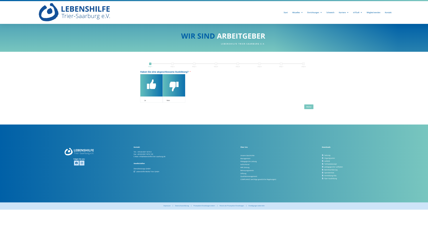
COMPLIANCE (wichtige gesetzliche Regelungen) (258, 179)
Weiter (309, 107)
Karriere (342, 12)
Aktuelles (296, 12)
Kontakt (388, 12)
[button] (151, 65)
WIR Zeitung (244, 167)
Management (245, 158)
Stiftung (243, 173)
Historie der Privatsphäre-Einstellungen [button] (232, 206)
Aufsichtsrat (244, 164)
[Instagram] (81, 163)
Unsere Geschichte (247, 155)
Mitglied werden (373, 12)
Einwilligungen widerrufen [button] (257, 206)
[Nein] (174, 85)
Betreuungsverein (247, 170)
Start (286, 12)
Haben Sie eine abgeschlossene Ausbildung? (164, 72)
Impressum (167, 206)
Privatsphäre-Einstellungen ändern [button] (204, 206)
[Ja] (151, 85)
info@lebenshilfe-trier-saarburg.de (152, 156)
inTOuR (356, 12)
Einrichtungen (313, 12)
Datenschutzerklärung (182, 206)
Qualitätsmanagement (248, 176)
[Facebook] (76, 163)
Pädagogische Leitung (248, 161)
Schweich (330, 12)
